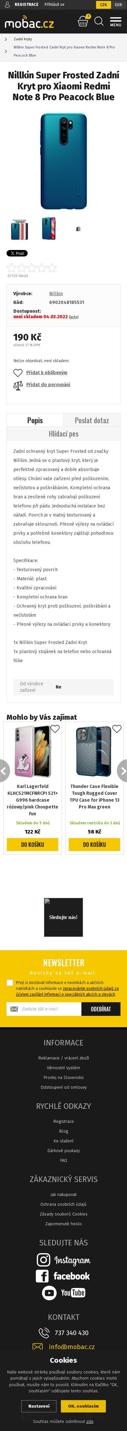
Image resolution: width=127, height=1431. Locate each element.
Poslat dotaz (92, 420)
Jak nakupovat (63, 1194)
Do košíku (32, 844)
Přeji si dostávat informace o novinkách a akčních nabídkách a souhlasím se (67, 988)
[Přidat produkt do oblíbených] (55, 729)
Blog (63, 1131)
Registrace (63, 1121)
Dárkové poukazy (64, 1150)
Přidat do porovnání (48, 384)
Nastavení (38, 1406)
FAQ (63, 1160)
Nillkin (56, 293)
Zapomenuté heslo (63, 1223)
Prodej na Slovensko (64, 1077)
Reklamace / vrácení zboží (63, 1058)
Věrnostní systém (63, 1067)
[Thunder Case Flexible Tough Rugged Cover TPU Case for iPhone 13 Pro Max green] (94, 751)
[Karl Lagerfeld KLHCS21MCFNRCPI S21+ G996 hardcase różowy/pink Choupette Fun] (33, 751)
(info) (73, 317)
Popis (35, 420)
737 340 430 (72, 1333)
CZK (103, 5)
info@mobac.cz (72, 1347)
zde (89, 1421)
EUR (118, 5)
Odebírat (101, 1009)
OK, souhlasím (83, 1406)
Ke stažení (63, 1140)
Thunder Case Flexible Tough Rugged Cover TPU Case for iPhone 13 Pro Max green (95, 797)
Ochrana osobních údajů (63, 1204)
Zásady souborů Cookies (64, 1214)
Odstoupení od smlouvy (64, 1087)
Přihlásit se (54, 4)
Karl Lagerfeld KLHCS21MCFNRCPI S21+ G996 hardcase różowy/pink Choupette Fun (32, 800)
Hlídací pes (63, 433)
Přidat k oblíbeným (46, 372)
